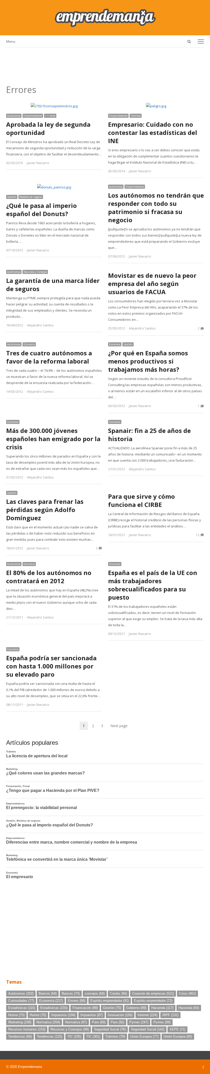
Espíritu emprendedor (109, 1001)
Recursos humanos (26, 1029)
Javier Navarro (38, 163)
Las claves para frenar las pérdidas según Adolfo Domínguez (44, 509)
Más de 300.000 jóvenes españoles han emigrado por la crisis (53, 438)
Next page (119, 725)
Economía (29, 344)
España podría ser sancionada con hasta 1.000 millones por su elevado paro (51, 666)
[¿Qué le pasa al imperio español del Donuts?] (54, 187)
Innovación (120, 1015)
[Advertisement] (105, 64)
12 (198, 535)
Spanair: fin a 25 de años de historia (149, 434)
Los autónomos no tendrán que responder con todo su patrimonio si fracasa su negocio (156, 207)
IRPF (170, 1015)
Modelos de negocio (30, 197)
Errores (76, 1001)
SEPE (177, 1029)
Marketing (19, 1022)
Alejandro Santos (40, 325)
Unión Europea (144, 1036)
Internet (147, 1015)
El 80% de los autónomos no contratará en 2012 (48, 576)
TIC (74, 1036)
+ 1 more (50, 116)
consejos (95, 993)
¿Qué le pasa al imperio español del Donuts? (41, 209)
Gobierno (136, 1008)
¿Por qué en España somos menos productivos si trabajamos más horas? (148, 361)
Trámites (136, 116)
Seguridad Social (110, 1029)
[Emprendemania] (105, 17)
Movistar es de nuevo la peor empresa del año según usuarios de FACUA (152, 283)
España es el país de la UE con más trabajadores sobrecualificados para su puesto (152, 584)
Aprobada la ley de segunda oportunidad (48, 128)
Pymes (138, 1022)
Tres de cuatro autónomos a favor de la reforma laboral (49, 357)
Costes (118, 993)
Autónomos (13, 116)
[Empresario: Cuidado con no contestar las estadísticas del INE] (156, 106)
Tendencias (20, 1036)
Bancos (48, 993)
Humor (16, 1015)
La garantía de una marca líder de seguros (53, 284)
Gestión (11, 197)
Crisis (187, 993)
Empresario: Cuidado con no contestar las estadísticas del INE (152, 132)
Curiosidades (21, 1001)
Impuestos (63, 1015)
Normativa (48, 1022)
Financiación (85, 1008)
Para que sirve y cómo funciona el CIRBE (141, 500)
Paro (99, 1022)
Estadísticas (21, 1008)
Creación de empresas (153, 993)
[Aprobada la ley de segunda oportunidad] (54, 106)
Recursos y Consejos (35, 272)
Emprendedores (33, 116)
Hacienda (162, 1008)
